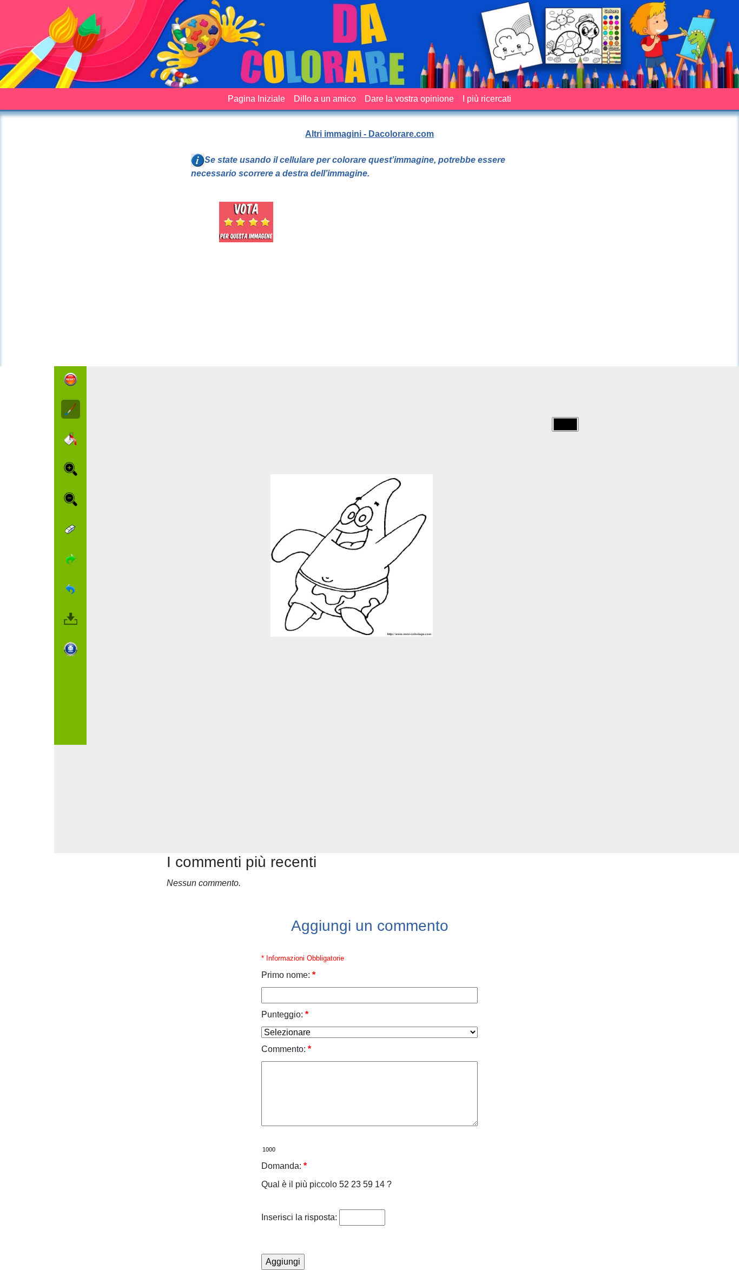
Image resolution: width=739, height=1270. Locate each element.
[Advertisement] (431, 277)
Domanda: (284, 1165)
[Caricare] (70, 619)
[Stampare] (70, 649)
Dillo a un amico (325, 98)
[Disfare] (70, 588)
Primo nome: (288, 975)
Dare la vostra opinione (409, 98)
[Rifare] (70, 559)
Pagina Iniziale (256, 98)
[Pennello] (70, 409)
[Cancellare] (70, 529)
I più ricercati (487, 98)
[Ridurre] (70, 499)
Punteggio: (284, 1014)
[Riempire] (70, 438)
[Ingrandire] (70, 469)
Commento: (286, 1049)
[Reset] (70, 379)
